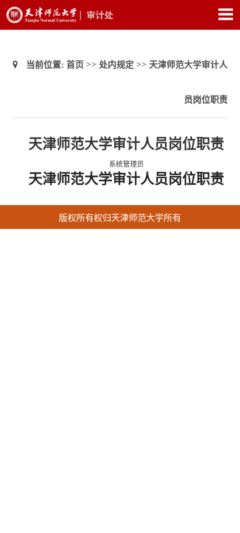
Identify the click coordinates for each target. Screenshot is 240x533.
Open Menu (225, 14)
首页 (75, 64)
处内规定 (116, 64)
